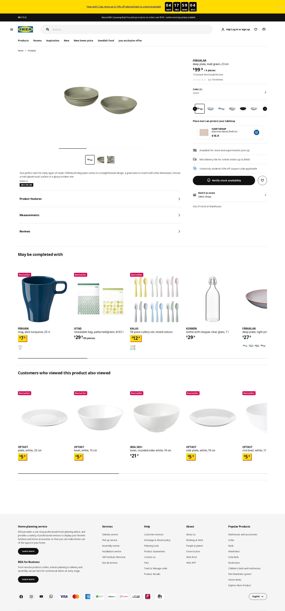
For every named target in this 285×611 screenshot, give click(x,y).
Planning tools (151, 545)
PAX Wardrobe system (239, 574)
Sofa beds (233, 557)
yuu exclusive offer (130, 40)
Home (20, 50)
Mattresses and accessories (242, 534)
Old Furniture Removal (113, 557)
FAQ (146, 562)
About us (190, 534)
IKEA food (191, 557)
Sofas (231, 540)
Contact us (150, 557)
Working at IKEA (194, 540)
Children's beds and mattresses (244, 568)
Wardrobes (234, 551)
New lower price (83, 40)
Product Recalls (152, 574)
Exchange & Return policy (157, 540)
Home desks (234, 579)
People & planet (194, 545)
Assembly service (111, 545)
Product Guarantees (154, 551)
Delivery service (110, 534)
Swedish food (106, 40)
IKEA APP (191, 562)
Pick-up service (109, 540)
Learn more (28, 551)
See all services (109, 562)
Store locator (193, 551)
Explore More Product (239, 585)
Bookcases (234, 562)
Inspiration (52, 40)
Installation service (111, 551)
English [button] (256, 596)
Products (32, 50)
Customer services (153, 534)
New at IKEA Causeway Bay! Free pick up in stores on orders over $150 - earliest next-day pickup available (148, 17)
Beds (231, 545)
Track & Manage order (155, 568)
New (66, 40)
